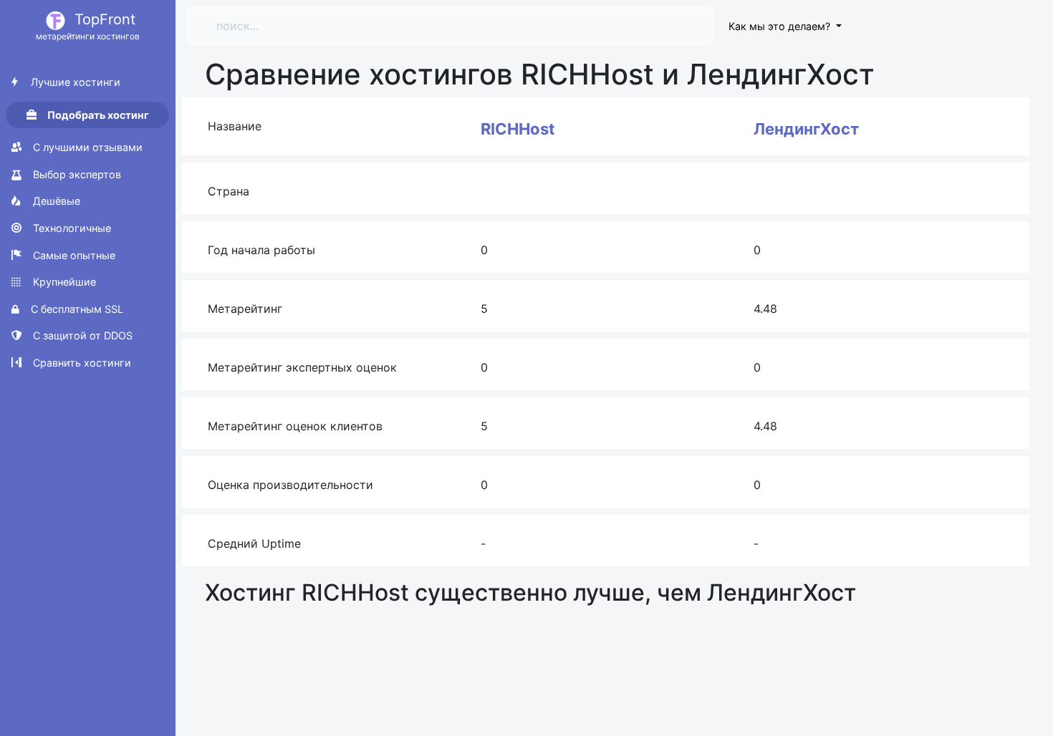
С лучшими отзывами (86, 147)
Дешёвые (55, 201)
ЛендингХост (806, 129)
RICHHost (518, 129)
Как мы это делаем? (781, 26)
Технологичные (70, 228)
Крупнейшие (63, 282)
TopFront (88, 26)
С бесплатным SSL (75, 309)
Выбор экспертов (75, 174)
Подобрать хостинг (97, 115)
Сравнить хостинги (80, 363)
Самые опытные (72, 255)
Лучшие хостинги (74, 82)
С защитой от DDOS (81, 335)
